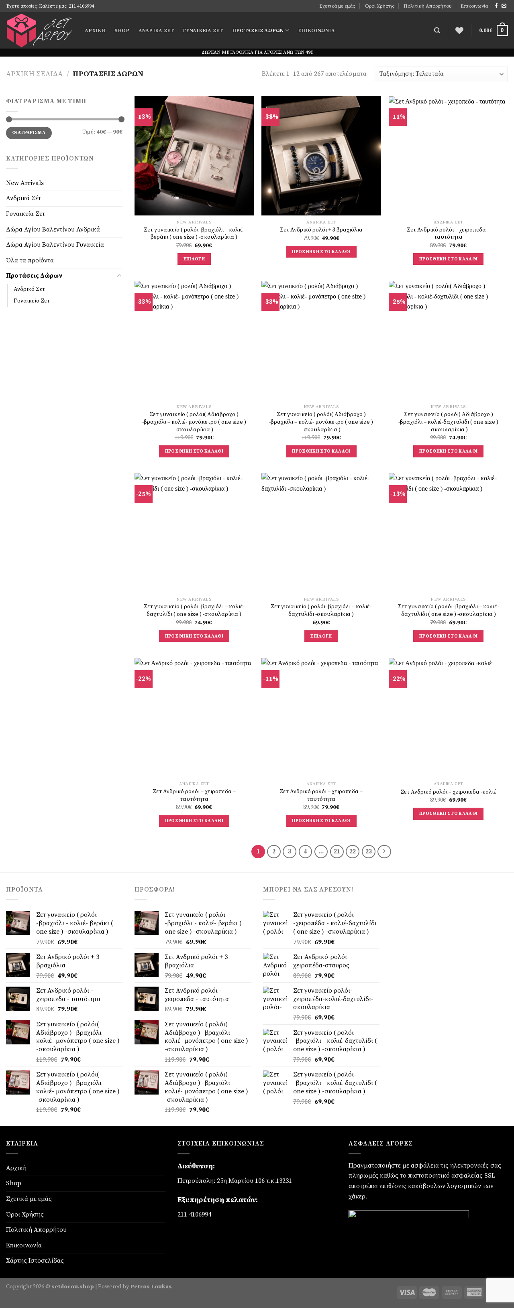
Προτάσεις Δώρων (258, 30)
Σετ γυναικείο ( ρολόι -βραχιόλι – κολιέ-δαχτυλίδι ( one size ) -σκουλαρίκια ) (194, 610)
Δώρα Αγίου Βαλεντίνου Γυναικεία (55, 245)
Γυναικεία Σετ (203, 30)
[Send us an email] (504, 6)
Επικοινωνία (474, 6)
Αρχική (95, 30)
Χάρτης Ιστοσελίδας (35, 1261)
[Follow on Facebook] (496, 6)
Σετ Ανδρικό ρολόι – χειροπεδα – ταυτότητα (448, 233)
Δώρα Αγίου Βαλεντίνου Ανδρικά (53, 229)
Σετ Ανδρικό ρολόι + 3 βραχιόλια (321, 230)
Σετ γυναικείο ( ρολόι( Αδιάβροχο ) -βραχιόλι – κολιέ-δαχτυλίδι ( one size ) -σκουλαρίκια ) (448, 422)
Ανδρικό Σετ (29, 288)
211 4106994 (194, 1215)
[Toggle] (119, 275)
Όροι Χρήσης (380, 6)
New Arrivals (25, 183)
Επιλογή (194, 259)
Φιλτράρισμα (28, 133)
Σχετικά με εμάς (337, 6)
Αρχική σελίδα (34, 74)
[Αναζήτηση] (437, 30)
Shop (122, 30)
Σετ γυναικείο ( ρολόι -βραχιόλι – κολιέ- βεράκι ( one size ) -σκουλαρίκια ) (194, 233)
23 (368, 851)
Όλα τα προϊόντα (30, 260)
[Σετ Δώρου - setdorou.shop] (39, 30)
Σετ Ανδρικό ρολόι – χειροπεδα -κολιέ (448, 792)
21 (337, 851)
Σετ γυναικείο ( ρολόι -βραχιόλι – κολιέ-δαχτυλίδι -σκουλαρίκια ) (321, 610)
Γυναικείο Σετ (32, 301)
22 (352, 851)
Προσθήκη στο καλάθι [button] (321, 252)
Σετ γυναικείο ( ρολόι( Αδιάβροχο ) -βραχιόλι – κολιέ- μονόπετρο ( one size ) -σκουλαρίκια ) (194, 422)
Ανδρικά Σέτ (156, 30)
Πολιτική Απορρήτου (428, 6)
